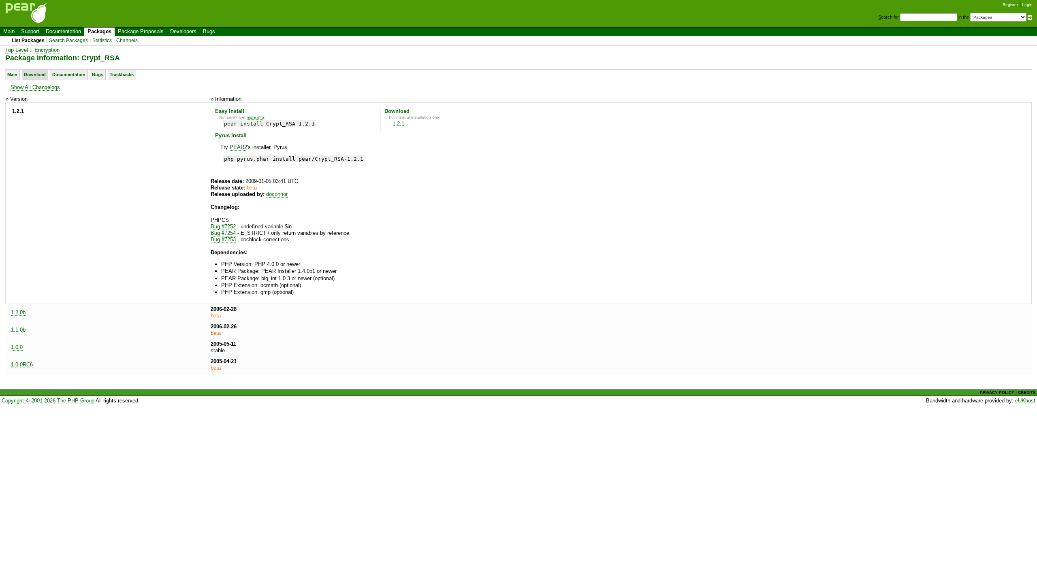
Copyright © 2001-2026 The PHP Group (48, 401)
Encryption (47, 50)
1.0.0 (17, 347)
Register (1010, 4)
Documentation (63, 31)
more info (255, 117)
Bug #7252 (223, 226)
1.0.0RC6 (22, 365)
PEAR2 (238, 147)
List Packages (28, 40)
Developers (183, 31)
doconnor (277, 194)
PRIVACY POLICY (997, 392)
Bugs (209, 31)
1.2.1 (398, 124)
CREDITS (1027, 392)
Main (9, 31)
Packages (99, 31)
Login (1027, 4)
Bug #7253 (223, 239)
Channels (127, 40)
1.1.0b (18, 330)
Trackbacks (122, 74)
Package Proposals (141, 31)
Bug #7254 (223, 233)
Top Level (16, 50)
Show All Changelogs (35, 87)
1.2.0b (18, 312)
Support (30, 31)
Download (35, 74)
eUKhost (1025, 401)
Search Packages (68, 40)
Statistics (102, 40)
